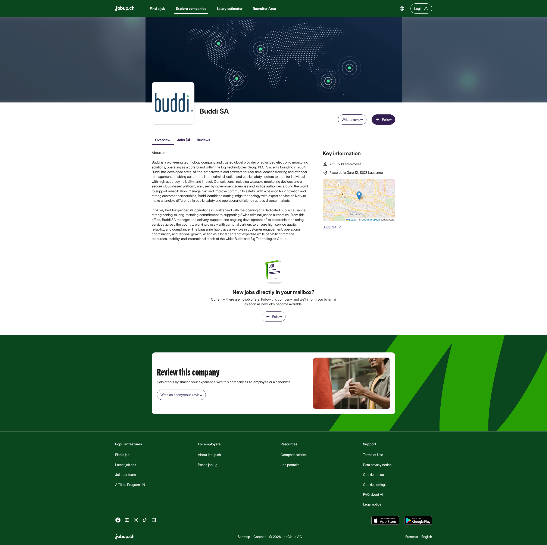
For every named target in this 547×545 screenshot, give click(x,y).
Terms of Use (373, 455)
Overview (162, 140)
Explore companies (191, 8)
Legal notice (372, 504)
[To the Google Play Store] (418, 520)
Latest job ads (125, 465)
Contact (259, 537)
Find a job (157, 8)
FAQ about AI (373, 494)
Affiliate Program (127, 484)
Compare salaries (293, 455)
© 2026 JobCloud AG (285, 537)
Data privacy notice (377, 465)
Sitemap (244, 537)
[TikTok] (145, 520)
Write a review (352, 119)
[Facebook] (118, 520)
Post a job (205, 465)
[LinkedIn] (154, 520)
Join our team (125, 474)
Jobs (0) (183, 140)
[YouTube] (127, 520)
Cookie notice (373, 474)
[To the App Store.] (385, 520)
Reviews (203, 140)
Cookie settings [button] (375, 484)
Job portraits (289, 465)
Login (418, 8)
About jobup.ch (209, 455)
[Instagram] (136, 520)
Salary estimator (229, 8)
